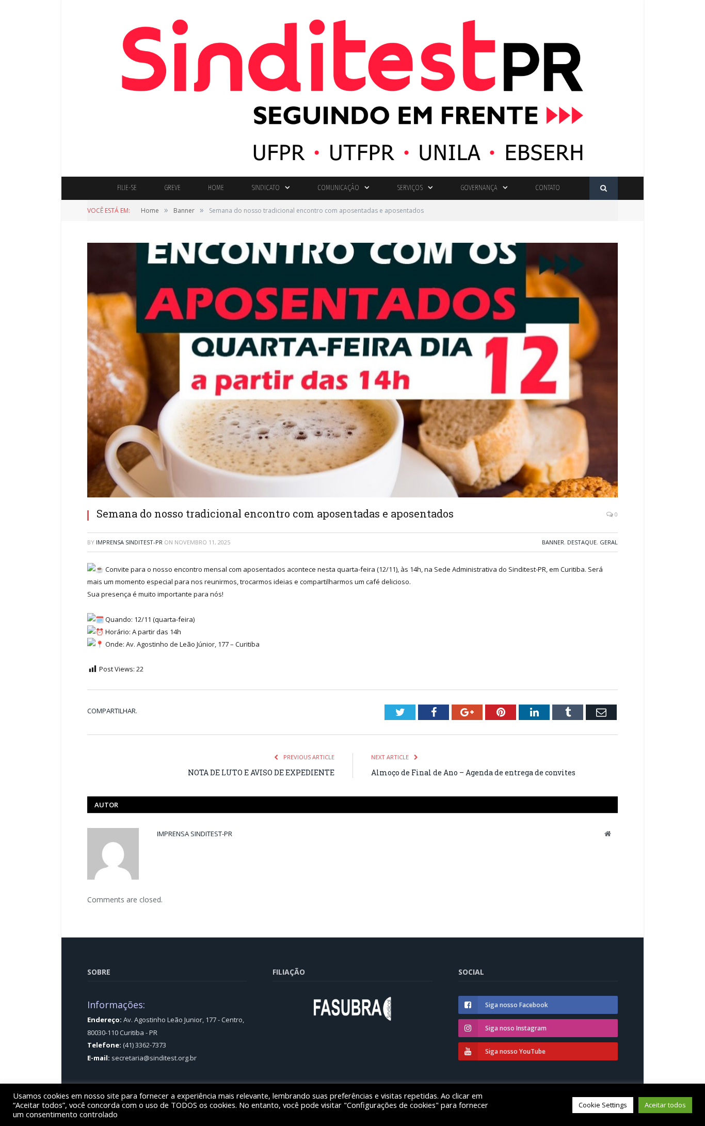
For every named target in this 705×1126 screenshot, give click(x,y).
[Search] (603, 188)
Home (216, 187)
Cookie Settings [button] (603, 1104)
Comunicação (338, 187)
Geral (609, 542)
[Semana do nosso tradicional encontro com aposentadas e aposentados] (352, 371)
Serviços (410, 187)
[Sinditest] (352, 86)
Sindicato (265, 187)
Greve (172, 187)
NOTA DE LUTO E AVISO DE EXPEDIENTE (261, 772)
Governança (479, 187)
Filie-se (127, 187)
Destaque (582, 542)
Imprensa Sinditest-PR (129, 542)
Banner (553, 542)
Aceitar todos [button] (665, 1104)
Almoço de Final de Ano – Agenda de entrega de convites (473, 772)
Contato (547, 187)
